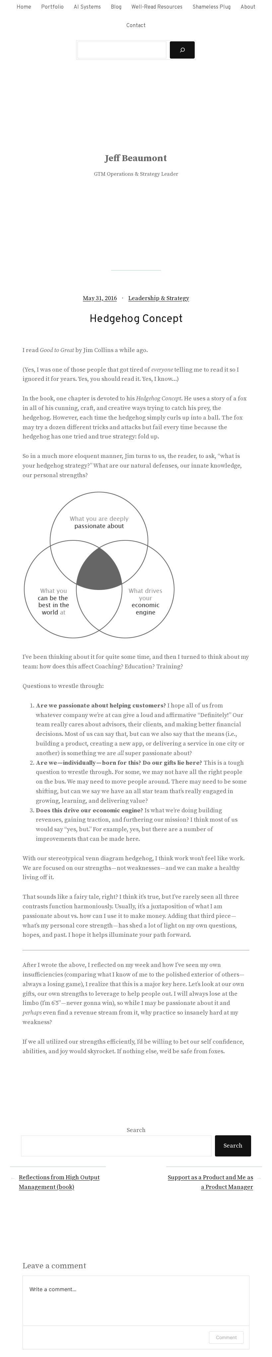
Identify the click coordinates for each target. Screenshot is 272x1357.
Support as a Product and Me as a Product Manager (210, 1182)
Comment (226, 1337)
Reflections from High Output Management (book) (59, 1182)
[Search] (182, 50)
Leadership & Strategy (158, 298)
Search (136, 1130)
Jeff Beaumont (136, 158)
